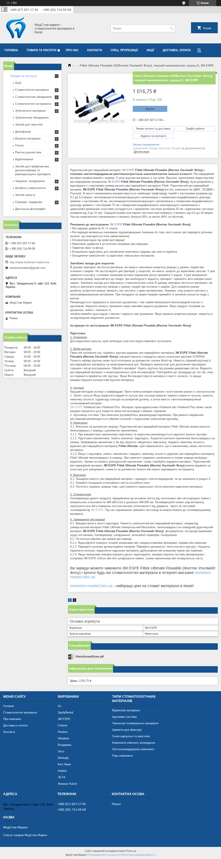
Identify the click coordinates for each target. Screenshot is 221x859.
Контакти (94, 50)
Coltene (62, 725)
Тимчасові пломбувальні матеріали (135, 723)
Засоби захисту (25, 195)
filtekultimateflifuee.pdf (90, 656)
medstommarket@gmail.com (27, 267)
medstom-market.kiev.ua (91, 586)
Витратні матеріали (27, 138)
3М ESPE (64, 719)
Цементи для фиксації (127, 729)
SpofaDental (65, 712)
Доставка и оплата (15, 725)
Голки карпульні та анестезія (131, 736)
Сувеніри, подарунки (28, 202)
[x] (74, 600)
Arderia (62, 770)
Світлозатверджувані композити (133, 749)
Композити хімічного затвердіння (133, 742)
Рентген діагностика (28, 152)
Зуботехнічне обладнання (32, 117)
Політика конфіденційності (139, 854)
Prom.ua (131, 851)
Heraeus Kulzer (67, 783)
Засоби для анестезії (29, 124)
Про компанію (12, 719)
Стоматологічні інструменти (33, 103)
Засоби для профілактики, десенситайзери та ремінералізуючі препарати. (33, 170)
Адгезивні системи (124, 716)
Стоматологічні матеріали (32, 89)
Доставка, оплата (177, 50)
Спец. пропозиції (124, 50)
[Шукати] (171, 28)
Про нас (72, 50)
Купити (150, 109)
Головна (11, 50)
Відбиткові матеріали (126, 710)
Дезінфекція (23, 131)
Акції (150, 50)
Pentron (63, 732)
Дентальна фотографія (30, 209)
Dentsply (63, 757)
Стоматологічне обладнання (33, 96)
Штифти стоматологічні (30, 188)
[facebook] (70, 600)
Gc (60, 706)
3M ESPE (128, 170)
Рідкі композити (122, 755)
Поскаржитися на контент (105, 854)
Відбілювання (24, 159)
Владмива (64, 744)
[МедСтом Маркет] (16, 28)
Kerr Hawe (64, 764)
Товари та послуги (41, 50)
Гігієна (19, 145)
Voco (61, 751)
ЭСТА (61, 777)
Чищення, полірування (30, 181)
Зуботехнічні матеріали (30, 110)
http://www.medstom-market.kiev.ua (31, 262)
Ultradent (63, 738)
